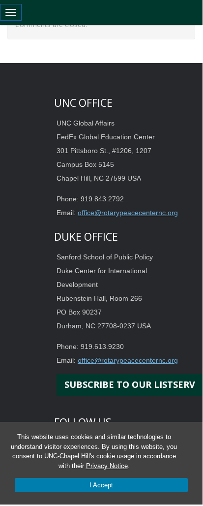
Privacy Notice (107, 466)
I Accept (101, 485)
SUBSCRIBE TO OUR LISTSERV (129, 384)
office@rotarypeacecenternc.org (128, 213)
